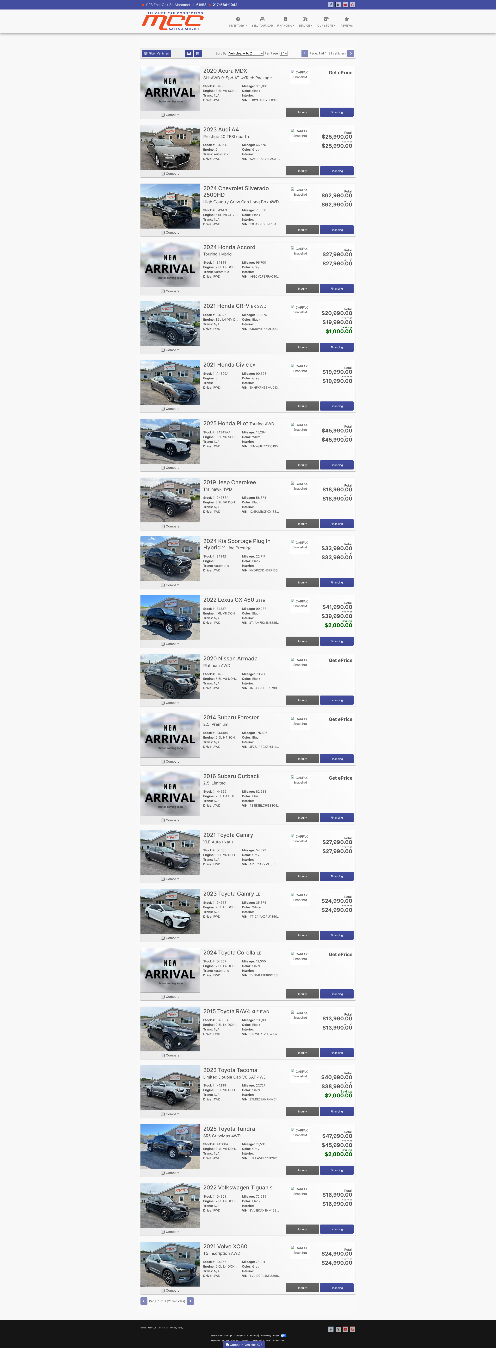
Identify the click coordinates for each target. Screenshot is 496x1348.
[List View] (198, 53)
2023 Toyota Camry (231, 893)
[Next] (350, 53)
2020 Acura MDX (237, 73)
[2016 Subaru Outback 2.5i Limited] (170, 794)
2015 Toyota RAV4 (236, 1011)
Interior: (248, 95)
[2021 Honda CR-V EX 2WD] (170, 323)
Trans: (208, 95)
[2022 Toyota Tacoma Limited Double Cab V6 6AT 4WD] (170, 1087)
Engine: (209, 91)
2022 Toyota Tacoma (234, 1073)
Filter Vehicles (158, 53)
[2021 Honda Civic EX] (170, 382)
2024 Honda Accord (229, 250)
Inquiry (302, 112)
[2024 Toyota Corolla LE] (170, 970)
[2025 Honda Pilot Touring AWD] (170, 441)
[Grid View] (189, 53)
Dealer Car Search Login (221, 1335)
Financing (337, 112)
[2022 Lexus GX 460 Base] (170, 617)
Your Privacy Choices (269, 1335)
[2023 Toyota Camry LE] (170, 911)
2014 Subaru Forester (231, 720)
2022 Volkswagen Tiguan (237, 1187)
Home (143, 1327)
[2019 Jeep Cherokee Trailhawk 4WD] (170, 500)
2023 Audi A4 (227, 132)
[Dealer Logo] (172, 21)
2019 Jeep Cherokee (229, 485)
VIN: (245, 100)
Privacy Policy (176, 1327)
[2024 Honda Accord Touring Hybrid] (170, 265)
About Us (152, 1327)
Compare (172, 115)
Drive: (207, 100)
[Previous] (304, 53)
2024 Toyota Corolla (232, 952)
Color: (246, 91)
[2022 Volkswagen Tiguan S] (170, 1205)
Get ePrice (340, 72)
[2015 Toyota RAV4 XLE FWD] (170, 1029)
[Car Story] (300, 145)
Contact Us (163, 1327)
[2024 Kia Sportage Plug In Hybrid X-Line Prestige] (170, 558)
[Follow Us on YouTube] (345, 5)
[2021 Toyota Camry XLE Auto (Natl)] (170, 852)
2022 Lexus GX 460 (234, 599)
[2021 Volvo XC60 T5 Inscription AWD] (170, 1264)
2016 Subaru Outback (231, 779)
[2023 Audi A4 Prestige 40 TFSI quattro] (170, 147)
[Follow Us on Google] (352, 5)
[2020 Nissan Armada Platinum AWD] (170, 676)
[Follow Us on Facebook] (331, 5)
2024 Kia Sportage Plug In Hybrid (237, 544)
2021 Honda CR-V (234, 306)
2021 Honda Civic (229, 364)
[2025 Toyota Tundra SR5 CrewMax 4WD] (170, 1146)
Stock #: (209, 86)
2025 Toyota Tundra (229, 1131)
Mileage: (248, 86)
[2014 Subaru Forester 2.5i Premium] (170, 735)
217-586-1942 (225, 5)
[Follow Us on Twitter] (338, 5)
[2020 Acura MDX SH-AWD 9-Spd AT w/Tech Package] (170, 88)
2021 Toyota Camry (228, 838)
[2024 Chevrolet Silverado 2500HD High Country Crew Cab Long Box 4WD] (170, 206)
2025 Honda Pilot (238, 423)
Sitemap (254, 1335)
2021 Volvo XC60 (225, 1249)
